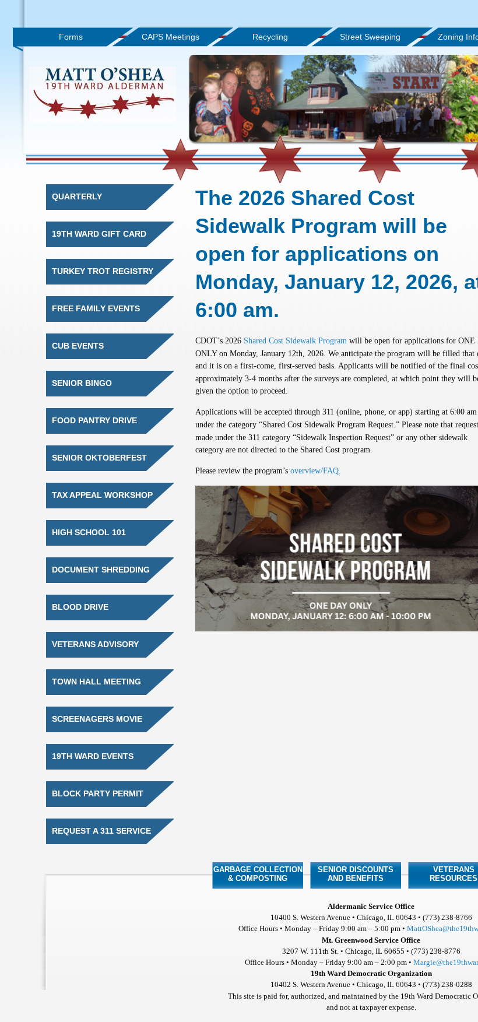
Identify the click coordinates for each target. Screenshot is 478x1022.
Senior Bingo (82, 383)
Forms (71, 36)
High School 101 (89, 532)
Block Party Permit (97, 793)
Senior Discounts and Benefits (355, 874)
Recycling (270, 36)
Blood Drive (80, 607)
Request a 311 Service (101, 831)
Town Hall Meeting (96, 681)
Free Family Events (96, 308)
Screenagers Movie (97, 719)
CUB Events (78, 346)
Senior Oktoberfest (99, 458)
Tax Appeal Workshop (102, 495)
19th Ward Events (92, 756)
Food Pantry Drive (94, 420)
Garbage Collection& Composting (258, 874)
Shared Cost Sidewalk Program (295, 340)
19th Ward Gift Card (99, 234)
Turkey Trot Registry (102, 271)
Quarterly (77, 196)
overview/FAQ (314, 470)
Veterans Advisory (95, 644)
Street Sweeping (370, 36)
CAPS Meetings (170, 36)
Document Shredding (101, 570)
